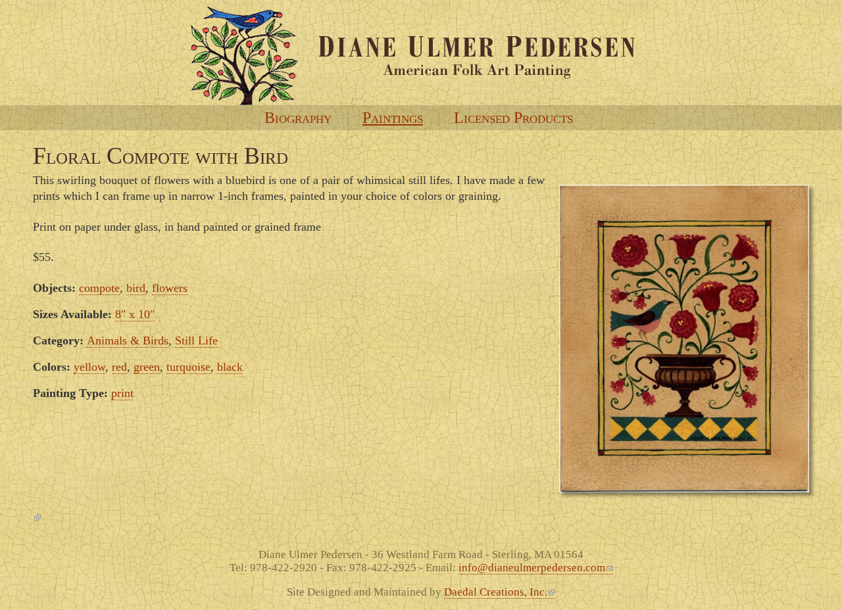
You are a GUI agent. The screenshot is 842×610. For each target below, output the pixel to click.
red (119, 366)
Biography (298, 117)
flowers (169, 287)
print (122, 393)
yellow (89, 366)
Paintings (392, 117)
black (230, 366)
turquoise (188, 366)
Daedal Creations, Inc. (495, 592)
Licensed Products (513, 117)
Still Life (196, 340)
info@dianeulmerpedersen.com (531, 567)
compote (99, 287)
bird (135, 287)
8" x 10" (135, 314)
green (147, 366)
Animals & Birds (127, 340)
